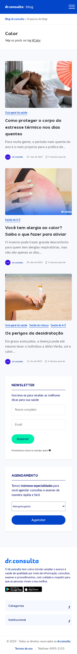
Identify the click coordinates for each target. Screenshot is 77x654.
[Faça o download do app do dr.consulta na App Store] (33, 589)
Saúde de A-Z (12, 220)
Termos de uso (24, 648)
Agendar (38, 520)
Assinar (23, 439)
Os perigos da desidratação (34, 333)
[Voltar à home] (21, 560)
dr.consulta (17, 157)
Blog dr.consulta (14, 19)
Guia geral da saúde (16, 112)
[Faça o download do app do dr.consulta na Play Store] (14, 589)
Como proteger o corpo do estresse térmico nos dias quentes (33, 127)
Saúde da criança (39, 325)
